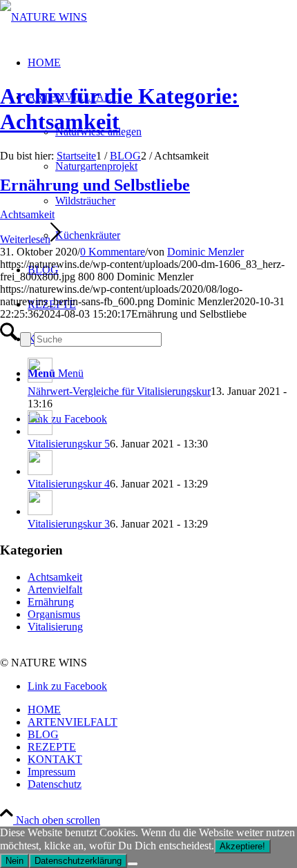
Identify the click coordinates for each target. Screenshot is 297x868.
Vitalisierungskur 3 (69, 524)
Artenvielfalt (55, 589)
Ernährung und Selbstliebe (95, 185)
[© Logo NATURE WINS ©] (43, 17)
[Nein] (132, 864)
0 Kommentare (112, 252)
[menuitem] (162, 710)
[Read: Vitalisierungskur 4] (40, 471)
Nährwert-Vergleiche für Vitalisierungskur (119, 391)
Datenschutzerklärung (78, 861)
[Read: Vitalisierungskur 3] (40, 511)
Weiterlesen (25, 239)
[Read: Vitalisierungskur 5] (40, 431)
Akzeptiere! (242, 846)
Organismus (54, 614)
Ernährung (51, 602)
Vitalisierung (55, 627)
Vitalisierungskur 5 (69, 444)
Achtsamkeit (27, 214)
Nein (14, 861)
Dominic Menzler (205, 252)
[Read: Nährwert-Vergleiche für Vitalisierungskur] (40, 379)
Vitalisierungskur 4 (69, 484)
